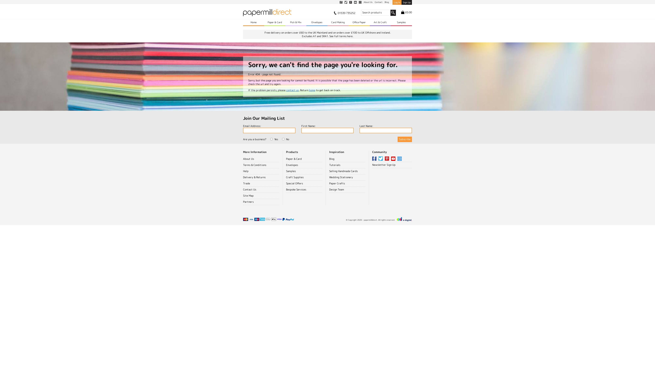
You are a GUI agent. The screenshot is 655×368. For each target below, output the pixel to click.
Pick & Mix (295, 22)
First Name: (308, 126)
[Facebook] (375, 159)
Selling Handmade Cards (343, 171)
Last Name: (366, 126)
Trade (246, 183)
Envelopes (316, 22)
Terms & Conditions (254, 165)
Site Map (248, 195)
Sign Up (407, 2)
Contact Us (249, 189)
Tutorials (334, 165)
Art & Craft (380, 22)
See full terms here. (341, 36)
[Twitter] (381, 159)
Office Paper (359, 22)
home (312, 90)
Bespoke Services (296, 189)
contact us (292, 90)
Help (246, 171)
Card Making (338, 22)
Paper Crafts (337, 183)
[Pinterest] (387, 159)
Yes (276, 139)
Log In (397, 2)
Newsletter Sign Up (384, 165)
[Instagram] (399, 159)
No (287, 139)
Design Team (336, 189)
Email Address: (252, 126)
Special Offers (294, 183)
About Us (248, 159)
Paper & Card (275, 22)
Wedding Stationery (341, 177)
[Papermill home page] (267, 13)
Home (254, 22)
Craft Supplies (295, 177)
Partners (248, 202)
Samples (401, 22)
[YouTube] (394, 159)
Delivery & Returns (254, 177)
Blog (331, 159)
